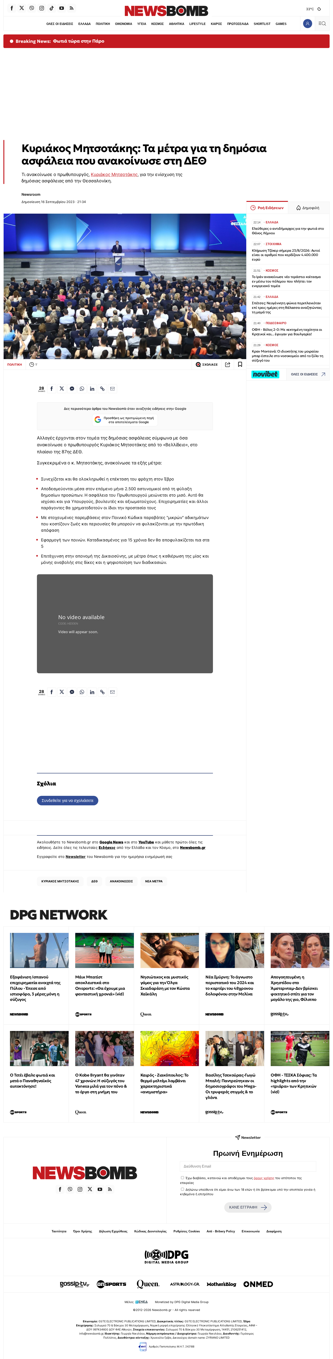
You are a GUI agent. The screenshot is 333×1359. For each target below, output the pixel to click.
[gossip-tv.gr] (74, 1284)
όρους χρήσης (264, 1178)
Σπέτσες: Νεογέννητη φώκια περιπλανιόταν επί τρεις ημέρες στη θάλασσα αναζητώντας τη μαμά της (287, 307)
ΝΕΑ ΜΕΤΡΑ (154, 881)
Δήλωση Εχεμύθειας (113, 1231)
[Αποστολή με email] (112, 388)
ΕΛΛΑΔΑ (84, 24)
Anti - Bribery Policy (221, 1231)
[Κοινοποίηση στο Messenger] (71, 388)
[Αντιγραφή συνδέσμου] (228, 364)
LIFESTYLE (197, 24)
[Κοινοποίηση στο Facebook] (51, 388)
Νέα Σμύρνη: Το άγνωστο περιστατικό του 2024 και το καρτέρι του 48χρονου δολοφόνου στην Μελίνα (229, 985)
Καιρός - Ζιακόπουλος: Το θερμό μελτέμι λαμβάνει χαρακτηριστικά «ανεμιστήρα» (164, 1083)
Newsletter (76, 856)
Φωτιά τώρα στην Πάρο (78, 41)
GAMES (281, 24)
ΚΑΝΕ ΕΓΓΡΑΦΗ (243, 1207)
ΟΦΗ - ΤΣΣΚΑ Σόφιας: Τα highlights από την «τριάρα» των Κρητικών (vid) (294, 1083)
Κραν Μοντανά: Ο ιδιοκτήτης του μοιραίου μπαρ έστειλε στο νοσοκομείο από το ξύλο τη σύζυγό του (287, 355)
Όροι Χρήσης (82, 1231)
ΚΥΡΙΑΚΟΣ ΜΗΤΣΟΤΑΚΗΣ (60, 881)
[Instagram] (41, 8)
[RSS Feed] (71, 8)
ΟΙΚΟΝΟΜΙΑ (123, 24)
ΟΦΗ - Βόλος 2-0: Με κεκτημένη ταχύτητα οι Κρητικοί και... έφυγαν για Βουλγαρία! (287, 331)
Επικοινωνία (251, 1231)
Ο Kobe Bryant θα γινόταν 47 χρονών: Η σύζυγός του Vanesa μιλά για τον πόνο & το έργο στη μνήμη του (101, 1083)
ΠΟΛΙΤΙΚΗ (103, 24)
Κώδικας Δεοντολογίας (150, 1231)
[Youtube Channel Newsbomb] (61, 8)
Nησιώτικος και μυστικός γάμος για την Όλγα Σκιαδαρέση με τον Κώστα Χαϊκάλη (165, 985)
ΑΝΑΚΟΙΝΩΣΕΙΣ (121, 881)
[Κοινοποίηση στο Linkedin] (92, 388)
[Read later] (240, 364)
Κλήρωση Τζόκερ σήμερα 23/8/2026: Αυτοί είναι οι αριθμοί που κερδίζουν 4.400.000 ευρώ (286, 255)
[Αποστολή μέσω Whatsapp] (82, 388)
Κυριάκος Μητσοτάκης (114, 174)
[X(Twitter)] (21, 8)
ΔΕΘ (94, 881)
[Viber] (31, 8)
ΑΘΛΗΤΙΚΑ (176, 24)
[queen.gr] (148, 1284)
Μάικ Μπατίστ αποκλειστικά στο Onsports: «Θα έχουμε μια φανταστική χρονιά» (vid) (100, 985)
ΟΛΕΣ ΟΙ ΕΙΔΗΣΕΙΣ (59, 24)
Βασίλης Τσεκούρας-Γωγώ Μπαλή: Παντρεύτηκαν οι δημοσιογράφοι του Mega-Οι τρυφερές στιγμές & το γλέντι (230, 1086)
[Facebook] (11, 8)
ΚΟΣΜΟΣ (157, 24)
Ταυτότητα (59, 1231)
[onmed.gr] (258, 1284)
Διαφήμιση (274, 1231)
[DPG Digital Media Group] (166, 1257)
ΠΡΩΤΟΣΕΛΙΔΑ (238, 24)
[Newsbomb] (84, 1174)
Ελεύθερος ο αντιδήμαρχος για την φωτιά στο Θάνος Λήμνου (288, 230)
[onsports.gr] (111, 1284)
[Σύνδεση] (307, 23)
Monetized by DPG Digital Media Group (182, 1302)
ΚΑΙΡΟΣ (216, 24)
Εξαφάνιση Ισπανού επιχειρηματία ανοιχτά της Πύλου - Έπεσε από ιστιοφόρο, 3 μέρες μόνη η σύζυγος (35, 988)
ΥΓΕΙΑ (141, 24)
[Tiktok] (51, 8)
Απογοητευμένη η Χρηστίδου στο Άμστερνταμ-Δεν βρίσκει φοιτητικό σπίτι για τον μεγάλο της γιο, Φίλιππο (294, 988)
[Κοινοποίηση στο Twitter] (61, 388)
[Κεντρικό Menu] (322, 23)
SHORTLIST (262, 24)
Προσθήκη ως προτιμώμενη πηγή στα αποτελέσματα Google (129, 420)
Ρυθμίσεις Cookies (187, 1231)
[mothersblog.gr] (221, 1284)
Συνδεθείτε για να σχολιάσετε (68, 800)
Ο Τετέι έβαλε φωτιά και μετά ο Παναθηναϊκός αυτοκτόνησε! (32, 1080)
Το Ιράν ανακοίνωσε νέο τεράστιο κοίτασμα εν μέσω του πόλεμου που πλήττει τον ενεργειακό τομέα (286, 281)
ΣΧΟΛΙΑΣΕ (210, 364)
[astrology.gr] (185, 1284)
